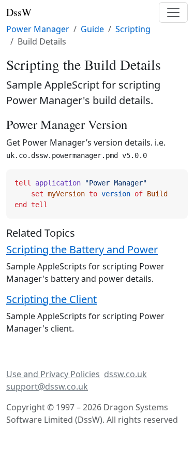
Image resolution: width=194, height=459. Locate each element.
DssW (19, 12)
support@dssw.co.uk (47, 386)
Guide (92, 29)
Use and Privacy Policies (53, 374)
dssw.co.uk (125, 374)
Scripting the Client (51, 299)
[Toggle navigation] (173, 12)
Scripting (133, 29)
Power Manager (37, 29)
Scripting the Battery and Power (82, 249)
